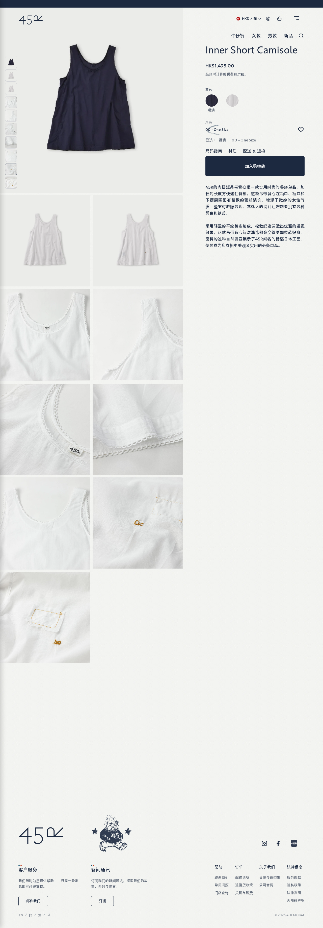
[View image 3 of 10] (11, 89)
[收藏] (301, 130)
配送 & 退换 (254, 151)
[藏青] (211, 100)
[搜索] (301, 35)
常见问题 (221, 885)
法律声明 (294, 893)
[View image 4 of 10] (11, 102)
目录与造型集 (269, 877)
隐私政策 (294, 885)
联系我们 (221, 877)
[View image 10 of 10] (11, 183)
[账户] (268, 19)
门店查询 (221, 893)
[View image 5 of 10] (11, 116)
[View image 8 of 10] (11, 156)
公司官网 (266, 885)
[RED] (294, 843)
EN (21, 915)
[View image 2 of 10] (11, 75)
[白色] (232, 100)
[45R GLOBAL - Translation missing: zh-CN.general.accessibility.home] (30, 19)
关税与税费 (244, 893)
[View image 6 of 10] (11, 129)
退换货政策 (244, 885)
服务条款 (294, 877)
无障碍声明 (296, 900)
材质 (232, 151)
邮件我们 (33, 901)
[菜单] (297, 19)
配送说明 (242, 877)
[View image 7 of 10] (11, 142)
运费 (240, 74)
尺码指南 (213, 151)
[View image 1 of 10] (11, 62)
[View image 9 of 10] (11, 169)
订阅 (102, 901)
